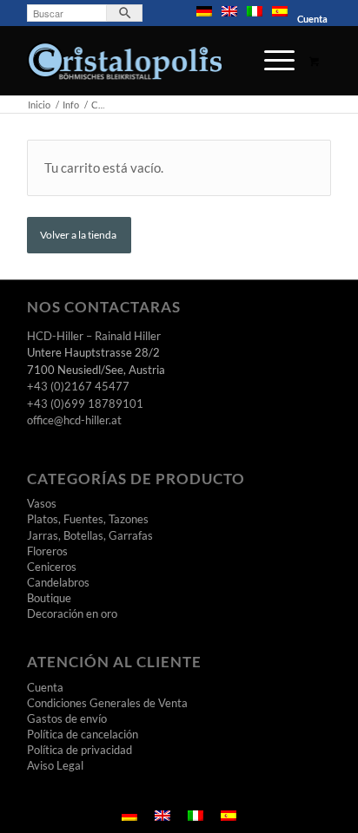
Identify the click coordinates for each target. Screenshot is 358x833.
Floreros (47, 551)
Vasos (41, 503)
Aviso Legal (55, 765)
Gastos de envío (67, 718)
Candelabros (58, 582)
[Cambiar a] (204, 11)
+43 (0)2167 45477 (78, 386)
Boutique (49, 598)
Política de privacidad (79, 750)
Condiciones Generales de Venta (107, 703)
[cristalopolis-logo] (148, 60)
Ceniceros (51, 567)
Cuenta (312, 18)
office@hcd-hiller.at (74, 420)
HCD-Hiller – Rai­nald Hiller (94, 336)
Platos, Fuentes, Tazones (88, 519)
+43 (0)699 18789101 (85, 403)
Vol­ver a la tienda (79, 234)
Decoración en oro (72, 613)
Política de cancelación (82, 734)
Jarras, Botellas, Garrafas (90, 535)
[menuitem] (204, 11)
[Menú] (271, 60)
